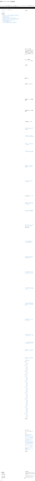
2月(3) (27, 398)
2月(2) (27, 392)
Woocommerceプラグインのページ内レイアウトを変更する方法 (29, 151)
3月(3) (27, 391)
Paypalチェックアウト (31, 438)
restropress (26, 439)
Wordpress (31, 441)
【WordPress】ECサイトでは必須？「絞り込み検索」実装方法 (29, 136)
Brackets (26, 435)
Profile (4, 7)
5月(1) (27, 363)
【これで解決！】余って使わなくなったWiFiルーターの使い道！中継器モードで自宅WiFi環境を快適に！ (29, 257)
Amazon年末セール (29, 434)
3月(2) (27, 397)
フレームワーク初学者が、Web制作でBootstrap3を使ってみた (9, 22)
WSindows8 (32, 443)
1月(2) (27, 412)
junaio (31, 437)
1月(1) (27, 370)
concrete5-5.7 (29, 435)
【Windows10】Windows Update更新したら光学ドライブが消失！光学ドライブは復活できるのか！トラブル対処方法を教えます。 (29, 304)
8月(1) (27, 362)
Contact (7, 7)
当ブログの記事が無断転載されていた (7, 21)
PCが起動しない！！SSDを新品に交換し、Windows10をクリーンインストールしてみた (29, 358)
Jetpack (28, 437)
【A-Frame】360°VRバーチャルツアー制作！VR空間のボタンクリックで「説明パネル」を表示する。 (29, 320)
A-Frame (26, 434)
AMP (31, 434)
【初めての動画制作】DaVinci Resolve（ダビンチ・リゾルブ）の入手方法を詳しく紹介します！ (29, 288)
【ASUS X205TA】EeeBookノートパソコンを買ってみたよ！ (9, 17)
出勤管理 (26, 448)
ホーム (2, 7)
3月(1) (27, 386)
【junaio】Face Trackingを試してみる (7, 20)
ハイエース (32, 445)
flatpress (26, 437)
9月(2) (27, 416)
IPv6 (27, 437)
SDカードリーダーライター (30, 439)
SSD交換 (28, 440)
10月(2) (27, 394)
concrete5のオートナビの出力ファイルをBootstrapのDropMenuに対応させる (11, 18)
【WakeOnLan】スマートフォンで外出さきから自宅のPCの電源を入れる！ (29, 128)
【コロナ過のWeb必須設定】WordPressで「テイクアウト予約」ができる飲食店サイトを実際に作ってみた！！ (29, 343)
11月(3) (27, 400)
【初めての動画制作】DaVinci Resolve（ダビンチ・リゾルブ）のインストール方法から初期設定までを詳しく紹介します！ (29, 272)
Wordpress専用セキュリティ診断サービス (29, 443)
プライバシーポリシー (11, 7)
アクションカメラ (27, 444)
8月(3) (27, 409)
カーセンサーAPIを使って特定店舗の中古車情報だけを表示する (29, 210)
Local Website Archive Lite (27, 438)
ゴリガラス (27, 445)
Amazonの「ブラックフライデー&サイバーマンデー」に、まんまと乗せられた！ (29, 144)
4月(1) (27, 369)
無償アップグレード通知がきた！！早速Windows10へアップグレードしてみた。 (11, 15)
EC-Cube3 (29, 436)
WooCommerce (27, 441)
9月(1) (27, 366)
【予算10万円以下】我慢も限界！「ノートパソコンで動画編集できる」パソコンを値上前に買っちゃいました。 (29, 242)
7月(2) (27, 383)
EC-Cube (26, 436)
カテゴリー (26, 431)
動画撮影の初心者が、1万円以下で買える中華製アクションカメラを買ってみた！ (29, 350)
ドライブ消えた (29, 445)
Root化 (27, 439)
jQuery (29, 437)
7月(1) (27, 389)
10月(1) (27, 408)
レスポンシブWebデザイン (29, 447)
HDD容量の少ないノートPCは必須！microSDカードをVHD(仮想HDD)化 (29, 166)
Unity (30, 440)
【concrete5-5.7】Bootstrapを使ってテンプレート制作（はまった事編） (10, 19)
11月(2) (27, 415)
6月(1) (27, 367)
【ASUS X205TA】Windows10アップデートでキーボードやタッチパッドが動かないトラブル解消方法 (29, 335)
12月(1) (27, 372)
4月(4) (27, 405)
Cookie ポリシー (32, 476)
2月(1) (27, 364)
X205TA (25, 444)
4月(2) (27, 380)
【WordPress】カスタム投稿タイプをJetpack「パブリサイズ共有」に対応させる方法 (29, 203)
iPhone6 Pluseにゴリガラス (6, 16)
